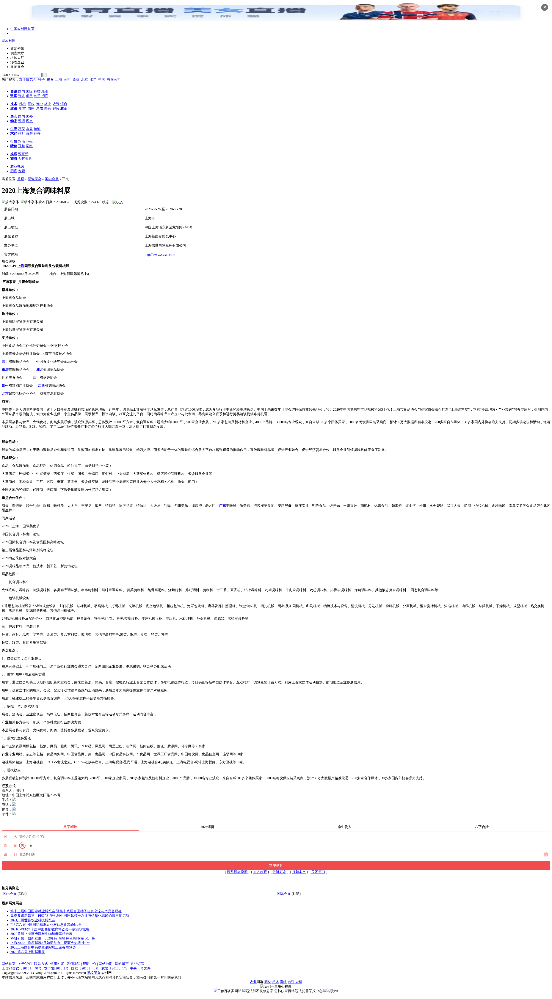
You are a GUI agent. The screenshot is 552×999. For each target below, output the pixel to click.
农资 (56, 104)
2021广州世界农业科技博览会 (32, 920)
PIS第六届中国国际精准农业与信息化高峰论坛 (45, 925)
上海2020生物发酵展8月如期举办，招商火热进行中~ (50, 943)
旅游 (13, 158)
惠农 (39, 108)
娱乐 (13, 154)
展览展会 (34, 179)
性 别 (10, 845)
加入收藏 (260, 872)
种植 (22, 104)
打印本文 (299, 872)
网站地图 (106, 964)
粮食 (50, 79)
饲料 (29, 146)
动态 (13, 121)
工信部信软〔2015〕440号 (21, 968)
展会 (13, 116)
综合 (63, 104)
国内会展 (52, 179)
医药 (47, 108)
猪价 (13, 146)
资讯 (13, 91)
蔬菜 (75, 79)
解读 (56, 108)
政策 (13, 108)
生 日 (10, 854)
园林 (267, 982)
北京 (84, 79)
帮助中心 (89, 964)
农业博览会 (27, 79)
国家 (31, 108)
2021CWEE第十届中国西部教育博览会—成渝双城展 (49, 929)
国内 (21, 91)
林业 (47, 104)
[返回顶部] (2, 995)
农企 (63, 108)
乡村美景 (25, 158)
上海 (58, 79)
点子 (37, 96)
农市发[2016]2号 (56, 968)
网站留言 (122, 964)
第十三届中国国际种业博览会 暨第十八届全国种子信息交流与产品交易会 (66, 911)
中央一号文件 (140, 968)
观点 (29, 121)
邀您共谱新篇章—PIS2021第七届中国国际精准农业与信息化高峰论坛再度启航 (69, 915)
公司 (67, 79)
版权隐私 (73, 964)
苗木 (275, 982)
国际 (29, 91)
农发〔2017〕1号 (114, 968)
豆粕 (21, 146)
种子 (41, 79)
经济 (44, 91)
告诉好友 (279, 872)
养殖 (291, 982)
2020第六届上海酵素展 (27, 952)
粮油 (37, 129)
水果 (29, 129)
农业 (253, 982)
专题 (21, 171)
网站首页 (9, 964)
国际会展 (284, 893)
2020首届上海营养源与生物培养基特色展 (41, 934)
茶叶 (21, 133)
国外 (29, 116)
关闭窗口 (318, 872)
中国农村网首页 (22, 29)
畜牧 (31, 104)
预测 (21, 121)
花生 (29, 141)
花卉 (37, 133)
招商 (44, 96)
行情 (13, 141)
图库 (13, 171)
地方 (22, 108)
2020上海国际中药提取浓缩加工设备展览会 (43, 947)
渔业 (39, 104)
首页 (20, 179)
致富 (13, 96)
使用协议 (57, 964)
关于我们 (25, 964)
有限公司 (114, 79)
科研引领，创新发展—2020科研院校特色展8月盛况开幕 (52, 938)
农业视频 (17, 166)
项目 (29, 96)
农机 (298, 982)
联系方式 (41, 964)
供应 (13, 129)
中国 (101, 79)
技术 (13, 104)
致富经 (23, 154)
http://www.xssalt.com (160, 254)
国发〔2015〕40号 (85, 968)
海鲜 (29, 133)
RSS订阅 (137, 964)
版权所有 (93, 973)
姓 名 (10, 836)
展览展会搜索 (237, 872)
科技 (37, 91)
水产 (93, 79)
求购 (13, 133)
